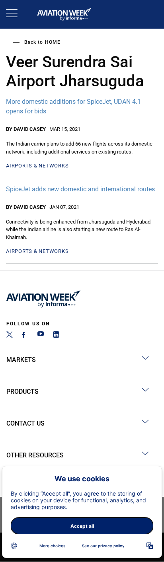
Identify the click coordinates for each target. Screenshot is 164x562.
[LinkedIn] (56, 335)
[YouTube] (40, 335)
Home (53, 42)
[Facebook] (25, 335)
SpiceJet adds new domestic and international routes (80, 189)
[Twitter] (9, 335)
